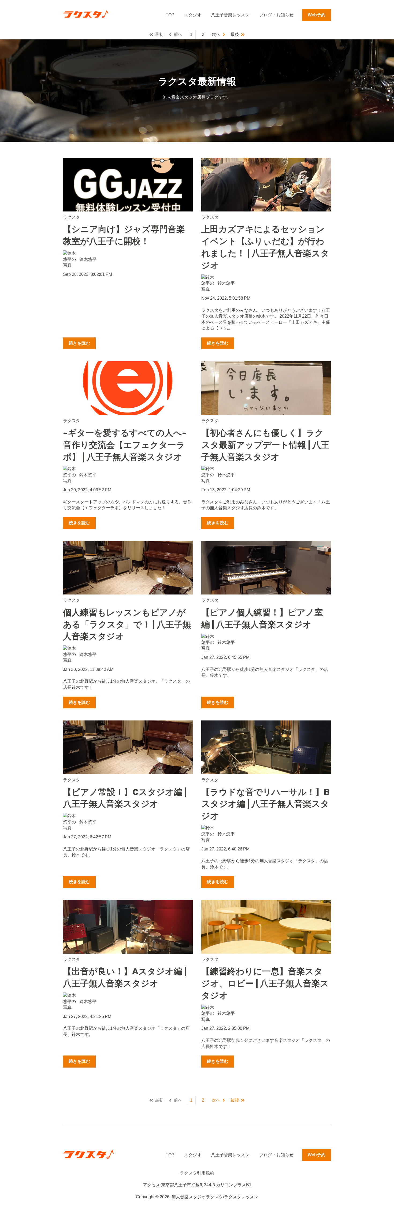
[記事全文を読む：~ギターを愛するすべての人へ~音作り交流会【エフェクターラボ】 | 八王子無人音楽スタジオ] (128, 388)
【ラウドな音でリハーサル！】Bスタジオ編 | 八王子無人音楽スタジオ (265, 804)
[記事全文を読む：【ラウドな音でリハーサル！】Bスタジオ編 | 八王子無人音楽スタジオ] (266, 747)
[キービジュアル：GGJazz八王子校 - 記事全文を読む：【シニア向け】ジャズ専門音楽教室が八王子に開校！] (128, 184)
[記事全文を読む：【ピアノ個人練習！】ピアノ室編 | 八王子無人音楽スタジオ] (266, 567)
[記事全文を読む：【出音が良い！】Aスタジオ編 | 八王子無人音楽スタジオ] (128, 927)
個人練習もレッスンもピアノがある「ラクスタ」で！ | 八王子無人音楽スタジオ (127, 624)
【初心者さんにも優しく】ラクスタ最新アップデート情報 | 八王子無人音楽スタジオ (265, 445)
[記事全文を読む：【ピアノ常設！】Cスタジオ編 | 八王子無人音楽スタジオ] (128, 747)
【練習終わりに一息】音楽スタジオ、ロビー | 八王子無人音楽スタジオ (265, 983)
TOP (170, 15)
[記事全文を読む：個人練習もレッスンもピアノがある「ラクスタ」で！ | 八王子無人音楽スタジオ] (128, 567)
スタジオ (192, 15)
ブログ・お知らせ (276, 15)
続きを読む (79, 343)
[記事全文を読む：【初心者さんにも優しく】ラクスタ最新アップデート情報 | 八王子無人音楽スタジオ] (266, 388)
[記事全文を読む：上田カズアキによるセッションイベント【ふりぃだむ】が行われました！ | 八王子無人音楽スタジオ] (266, 184)
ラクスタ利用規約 (197, 1173)
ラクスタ (71, 217)
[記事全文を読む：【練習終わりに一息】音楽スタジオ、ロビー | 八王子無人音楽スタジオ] (266, 927)
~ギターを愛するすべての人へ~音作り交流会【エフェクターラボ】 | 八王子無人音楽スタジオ (125, 445)
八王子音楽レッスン (230, 15)
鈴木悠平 (87, 259)
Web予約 (316, 15)
